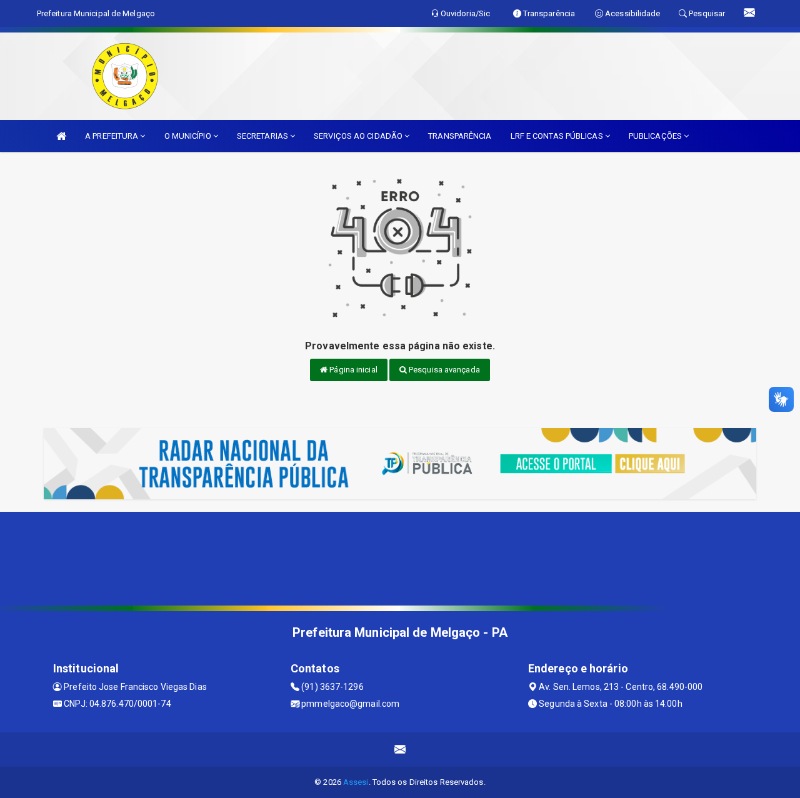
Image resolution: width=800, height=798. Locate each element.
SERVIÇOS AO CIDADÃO (359, 136)
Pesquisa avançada (443, 369)
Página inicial (353, 369)
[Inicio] (61, 136)
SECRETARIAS (263, 136)
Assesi (356, 782)
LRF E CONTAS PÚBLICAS (558, 136)
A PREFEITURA (112, 136)
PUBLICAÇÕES (656, 136)
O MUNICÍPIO (188, 136)
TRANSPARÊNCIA (459, 136)
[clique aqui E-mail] (400, 750)
